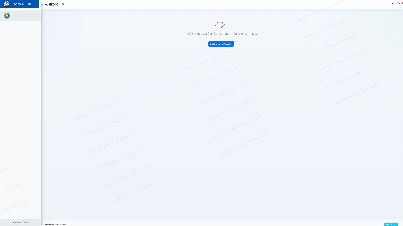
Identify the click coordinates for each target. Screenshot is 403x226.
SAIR (400, 3)
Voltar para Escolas (221, 44)
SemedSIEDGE (48, 4)
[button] (63, 4)
